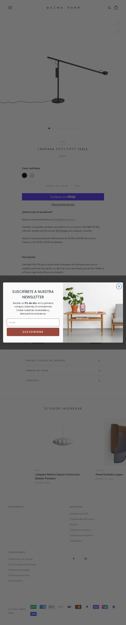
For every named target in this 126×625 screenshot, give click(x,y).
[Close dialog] (119, 286)
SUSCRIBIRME (32, 332)
